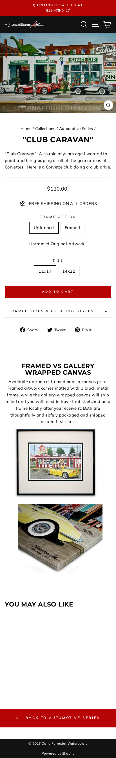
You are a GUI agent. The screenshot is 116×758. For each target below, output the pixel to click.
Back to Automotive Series (62, 718)
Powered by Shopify (58, 753)
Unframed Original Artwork (56, 243)
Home (26, 128)
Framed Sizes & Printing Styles (51, 311)
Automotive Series (76, 128)
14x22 (68, 271)
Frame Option (57, 217)
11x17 (45, 271)
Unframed (44, 227)
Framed (72, 227)
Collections (45, 128)
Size (58, 260)
